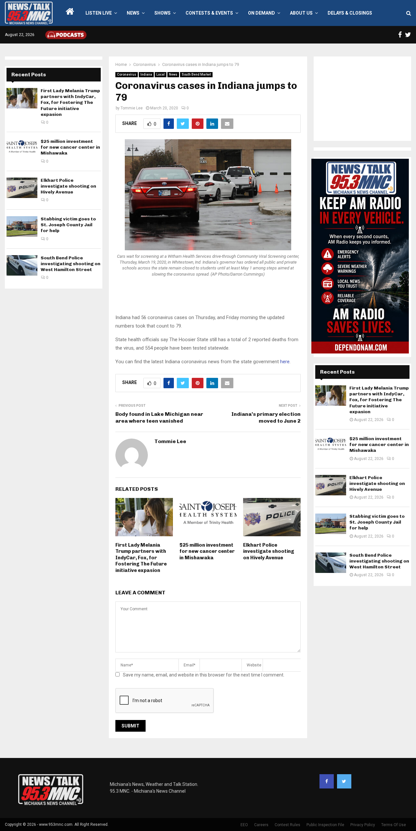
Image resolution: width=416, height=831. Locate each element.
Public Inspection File (325, 825)
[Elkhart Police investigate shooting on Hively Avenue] (21, 188)
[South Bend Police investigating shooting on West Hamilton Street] (21, 265)
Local (160, 74)
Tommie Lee (132, 108)
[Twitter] (344, 781)
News (133, 13)
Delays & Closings (350, 13)
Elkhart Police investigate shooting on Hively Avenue (268, 551)
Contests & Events (209, 13)
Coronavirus (126, 74)
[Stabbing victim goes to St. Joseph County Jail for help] (21, 226)
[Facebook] (326, 781)
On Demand (261, 13)
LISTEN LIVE (98, 13)
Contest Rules (287, 825)
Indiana (146, 74)
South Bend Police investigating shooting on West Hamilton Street (70, 263)
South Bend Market (196, 74)
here (285, 362)
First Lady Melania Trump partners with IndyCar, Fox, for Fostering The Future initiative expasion (141, 557)
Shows (162, 13)
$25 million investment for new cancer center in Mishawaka (207, 551)
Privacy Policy (362, 825)
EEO (244, 825)
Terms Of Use (393, 825)
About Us (301, 13)
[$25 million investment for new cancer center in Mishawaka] (21, 149)
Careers (261, 825)
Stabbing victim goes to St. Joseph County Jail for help (68, 224)
